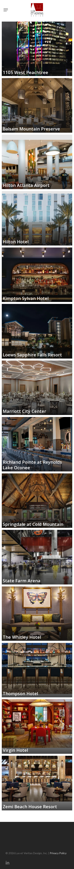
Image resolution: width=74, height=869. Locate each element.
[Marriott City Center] (37, 388)
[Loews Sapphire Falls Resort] (37, 331)
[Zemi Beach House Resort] (37, 783)
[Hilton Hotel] (37, 218)
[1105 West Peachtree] (37, 49)
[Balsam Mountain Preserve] (37, 105)
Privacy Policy (58, 853)
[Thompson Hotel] (37, 670)
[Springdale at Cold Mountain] (37, 500)
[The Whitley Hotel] (37, 613)
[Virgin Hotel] (37, 726)
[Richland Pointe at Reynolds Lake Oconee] (37, 444)
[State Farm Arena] (37, 557)
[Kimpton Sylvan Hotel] (37, 274)
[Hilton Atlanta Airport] (37, 162)
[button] (6, 10)
